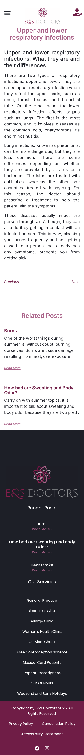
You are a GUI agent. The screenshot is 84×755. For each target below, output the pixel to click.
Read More (12, 368)
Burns (10, 330)
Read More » (42, 529)
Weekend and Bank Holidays (42, 693)
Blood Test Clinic (42, 610)
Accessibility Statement (42, 734)
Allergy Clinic (42, 621)
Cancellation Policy (58, 723)
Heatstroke (42, 565)
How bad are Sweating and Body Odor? (38, 390)
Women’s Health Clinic (42, 631)
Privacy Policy (21, 723)
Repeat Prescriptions (42, 672)
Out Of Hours (42, 683)
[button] (7, 13)
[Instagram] (47, 748)
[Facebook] (36, 748)
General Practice (42, 600)
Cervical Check (42, 641)
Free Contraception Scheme (42, 652)
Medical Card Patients (42, 662)
